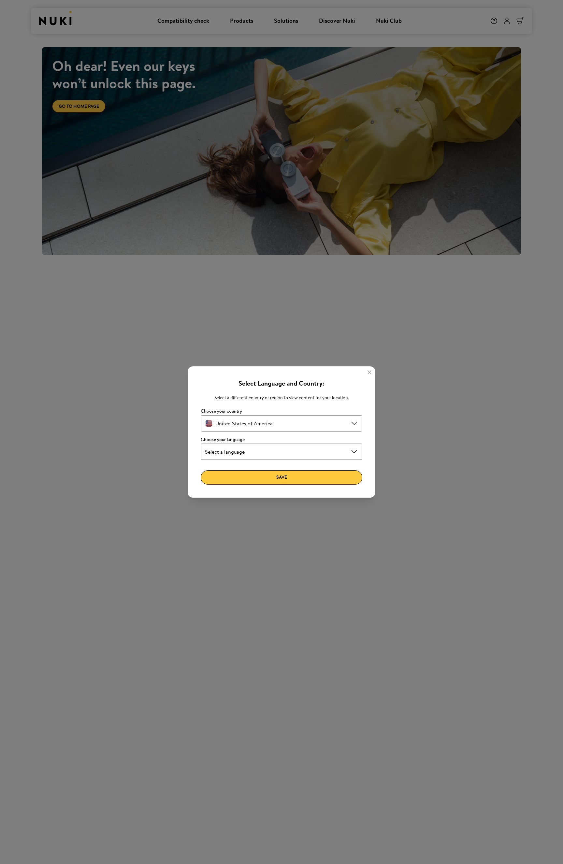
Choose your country (221, 411)
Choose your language (223, 439)
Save (281, 477)
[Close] (369, 372)
